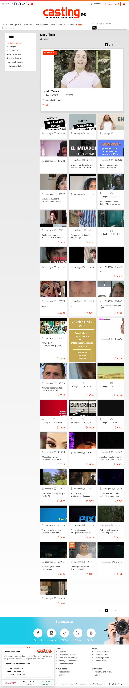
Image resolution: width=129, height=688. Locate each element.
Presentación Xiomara (51, 100)
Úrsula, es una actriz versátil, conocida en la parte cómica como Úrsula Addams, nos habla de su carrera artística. (53, 200)
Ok (94, 28)
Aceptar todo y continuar (46, 683)
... (71, 306)
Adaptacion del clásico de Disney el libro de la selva (111, 458)
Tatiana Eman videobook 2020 (110, 306)
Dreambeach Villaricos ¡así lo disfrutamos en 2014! (109, 494)
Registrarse (112, 4)
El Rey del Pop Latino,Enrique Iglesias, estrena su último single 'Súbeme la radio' (52, 344)
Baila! (102, 271)
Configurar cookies (28, 683)
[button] (125, 4)
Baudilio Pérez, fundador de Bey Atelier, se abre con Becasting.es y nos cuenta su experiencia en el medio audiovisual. (111, 202)
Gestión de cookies (97, 684)
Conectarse (97, 4)
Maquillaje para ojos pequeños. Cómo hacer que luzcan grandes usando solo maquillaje (51, 458)
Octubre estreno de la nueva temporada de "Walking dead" (109, 531)
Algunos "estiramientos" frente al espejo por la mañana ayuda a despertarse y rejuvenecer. (53, 389)
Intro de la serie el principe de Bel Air (53, 494)
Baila (44, 306)
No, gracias (10, 683)
